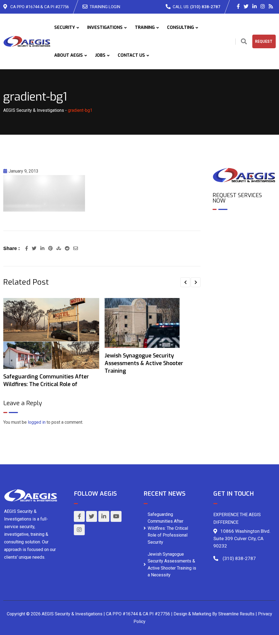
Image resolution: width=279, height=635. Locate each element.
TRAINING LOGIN (105, 6)
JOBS (100, 55)
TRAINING (145, 27)
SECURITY (64, 27)
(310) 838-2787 (205, 6)
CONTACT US (131, 55)
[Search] (244, 41)
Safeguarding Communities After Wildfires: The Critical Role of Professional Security (168, 528)
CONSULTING (180, 27)
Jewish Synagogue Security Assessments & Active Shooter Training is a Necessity (172, 565)
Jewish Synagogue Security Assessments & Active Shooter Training (144, 363)
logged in (37, 422)
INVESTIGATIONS (105, 27)
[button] (185, 282)
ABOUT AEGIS (68, 55)
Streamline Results (236, 613)
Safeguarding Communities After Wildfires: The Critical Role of (46, 380)
